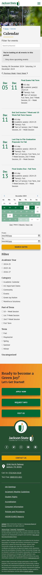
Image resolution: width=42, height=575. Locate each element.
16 (10, 212)
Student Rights (11, 496)
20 (32, 212)
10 (15, 208)
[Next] (37, 196)
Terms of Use (5, 529)
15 (4, 212)
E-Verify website (28, 571)
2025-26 (7, 268)
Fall (5, 333)
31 (15, 220)
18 (21, 212)
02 (26, 220)
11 (21, 208)
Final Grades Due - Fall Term (24, 169)
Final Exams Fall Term (30, 80)
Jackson (4, 524)
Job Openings (10, 486)
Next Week (21, 73)
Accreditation (10, 501)
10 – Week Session (11, 311)
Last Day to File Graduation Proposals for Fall (24, 140)
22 (4, 216)
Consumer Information (14, 506)
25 (21, 216)
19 (26, 212)
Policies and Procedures (15, 511)
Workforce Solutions (12, 301)
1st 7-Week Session (11, 315)
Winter (6, 349)
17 (15, 212)
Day (11, 225)
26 (26, 216)
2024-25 (7, 264)
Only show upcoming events (16, 59)
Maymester (8, 337)
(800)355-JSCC (16, 477)
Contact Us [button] (21, 458)
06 (32, 204)
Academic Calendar (11, 282)
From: (4, 233)
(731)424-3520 (15, 473)
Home (7, 29)
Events (6, 293)
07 (37, 204)
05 (26, 204)
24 (15, 216)
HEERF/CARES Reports (14, 516)
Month (22, 225)
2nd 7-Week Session (12, 319)
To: (3, 238)
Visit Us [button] (21, 413)
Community (8, 289)
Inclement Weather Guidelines (17, 491)
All (31, 225)
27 (32, 216)
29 (4, 220)
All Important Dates (12, 286)
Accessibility (21, 529)
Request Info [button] (21, 402)
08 (4, 208)
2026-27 (7, 272)
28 (37, 216)
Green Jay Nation (10, 297)
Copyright (13, 529)
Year (27, 225)
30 (10, 220)
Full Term (7, 323)
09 (10, 208)
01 (21, 220)
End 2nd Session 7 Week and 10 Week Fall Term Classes (25, 113)
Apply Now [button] (21, 391)
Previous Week (9, 73)
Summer (7, 345)
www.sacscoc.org (34, 558)
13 (32, 208)
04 (21, 204)
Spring (6, 341)
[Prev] (4, 196)
